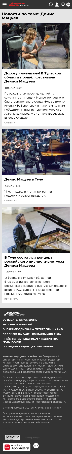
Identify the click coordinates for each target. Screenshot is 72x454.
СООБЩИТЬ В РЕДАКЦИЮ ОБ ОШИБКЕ (28, 346)
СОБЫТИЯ (10, 122)
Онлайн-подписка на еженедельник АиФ (33, 329)
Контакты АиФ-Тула (46, 334)
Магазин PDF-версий (17, 324)
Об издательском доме (20, 319)
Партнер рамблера (32, 438)
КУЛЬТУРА (11, 299)
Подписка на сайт (16, 334)
